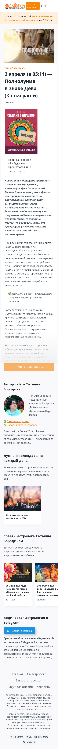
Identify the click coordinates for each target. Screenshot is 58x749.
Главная (17, 674)
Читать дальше (29, 367)
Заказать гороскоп (31, 6)
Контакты (43, 687)
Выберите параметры (21, 178)
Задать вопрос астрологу (22, 425)
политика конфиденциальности (34, 707)
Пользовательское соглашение (23, 706)
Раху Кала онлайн (20, 687)
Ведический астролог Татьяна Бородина (30, 696)
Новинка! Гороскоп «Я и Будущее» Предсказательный (19, 163)
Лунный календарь (15, 68)
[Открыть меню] (51, 6)
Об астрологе (36, 674)
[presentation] (22, 498)
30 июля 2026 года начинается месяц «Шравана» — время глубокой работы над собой (17, 592)
